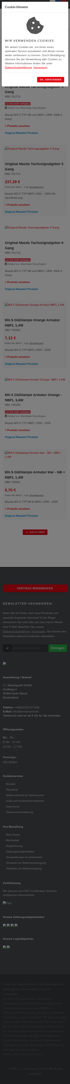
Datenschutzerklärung (18, 67)
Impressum (40, 67)
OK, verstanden (50, 79)
